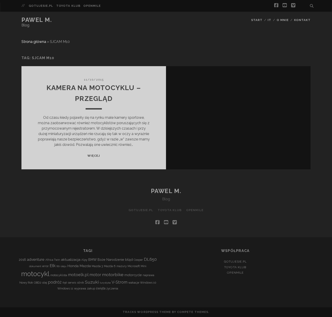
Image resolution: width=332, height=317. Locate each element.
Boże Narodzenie (111, 259)
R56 (65, 282)
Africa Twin (52, 259)
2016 (22, 259)
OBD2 (37, 282)
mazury (122, 266)
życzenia (112, 288)
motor (95, 274)
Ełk (53, 265)
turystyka (105, 282)
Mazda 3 (97, 266)
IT (269, 20)
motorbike (113, 274)
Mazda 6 (110, 266)
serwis (72, 282)
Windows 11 (65, 288)
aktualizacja (70, 259)
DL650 (150, 259)
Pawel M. (36, 19)
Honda (73, 266)
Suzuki (92, 282)
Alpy (84, 259)
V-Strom (119, 282)
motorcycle (133, 275)
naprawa (148, 275)
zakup (91, 288)
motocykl (35, 274)
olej (44, 282)
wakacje (133, 282)
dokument (35, 266)
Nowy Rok (26, 282)
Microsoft (134, 266)
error (45, 266)
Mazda (85, 266)
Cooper (138, 259)
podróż (55, 282)
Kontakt (302, 20)
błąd (129, 259)
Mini (143, 266)
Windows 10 (148, 282)
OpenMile (92, 5)
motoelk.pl (78, 274)
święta (100, 288)
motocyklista (58, 275)
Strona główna (33, 42)
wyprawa (80, 288)
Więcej (93, 155)
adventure (35, 259)
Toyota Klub (68, 5)
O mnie (283, 20)
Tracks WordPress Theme (147, 312)
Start (256, 20)
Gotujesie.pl (41, 5)
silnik (80, 282)
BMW (92, 259)
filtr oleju (61, 266)
